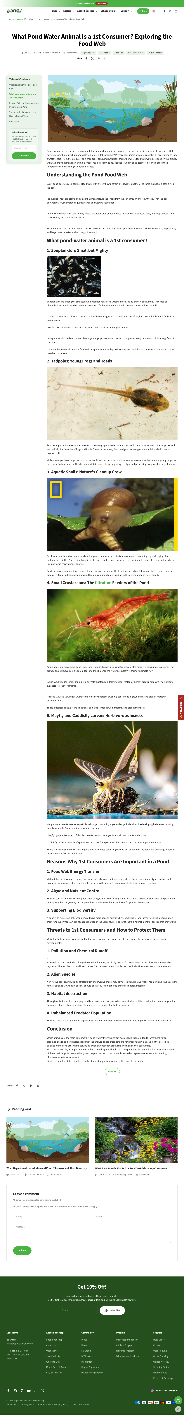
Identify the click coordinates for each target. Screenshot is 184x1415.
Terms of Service (84, 1206)
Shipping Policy (161, 1367)
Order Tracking (160, 1356)
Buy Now (112, 1071)
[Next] (121, 3)
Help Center (159, 1339)
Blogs (84, 1339)
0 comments (72, 52)
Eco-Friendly (105, 53)
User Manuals (160, 1350)
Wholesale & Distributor (128, 1356)
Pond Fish (119, 53)
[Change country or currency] (155, 11)
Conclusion (14, 121)
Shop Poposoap (54, 1339)
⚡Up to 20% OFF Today (85, 3)
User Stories (52, 1350)
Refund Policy (160, 1372)
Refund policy (12, 1404)
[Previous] (62, 3)
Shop (54, 11)
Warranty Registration (92, 1372)
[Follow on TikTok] (36, 1391)
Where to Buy (53, 1361)
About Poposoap (86, 11)
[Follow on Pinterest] (22, 1391)
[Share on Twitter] (92, 58)
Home (11, 19)
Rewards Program (125, 1350)
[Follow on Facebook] (8, 1391)
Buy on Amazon (54, 1372)
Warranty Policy (161, 1361)
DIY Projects (87, 1356)
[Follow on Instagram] (15, 1391)
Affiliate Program (124, 1345)
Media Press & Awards (57, 1367)
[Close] (181, 698)
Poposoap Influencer (127, 1339)
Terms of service (44, 1404)
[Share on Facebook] (86, 58)
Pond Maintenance (135, 53)
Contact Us (158, 1345)
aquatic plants (88, 53)
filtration (103, 583)
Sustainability (53, 1356)
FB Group (86, 1350)
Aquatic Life (22, 19)
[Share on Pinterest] (98, 58)
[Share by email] (105, 58)
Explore (67, 11)
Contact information (80, 1404)
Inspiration (86, 1361)
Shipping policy (61, 1404)
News (84, 1345)
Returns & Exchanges (163, 1378)
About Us (51, 1345)
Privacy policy (28, 1404)
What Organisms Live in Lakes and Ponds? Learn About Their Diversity (46, 1168)
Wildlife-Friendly (155, 53)
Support (125, 11)
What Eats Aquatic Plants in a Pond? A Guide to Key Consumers (131, 1168)
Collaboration (107, 11)
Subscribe (24, 155)
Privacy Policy (66, 1206)
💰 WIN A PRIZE (180, 710)
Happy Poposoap (90, 1367)
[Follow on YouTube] (29, 1391)
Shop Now (102, 3)
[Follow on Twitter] (42, 1391)
